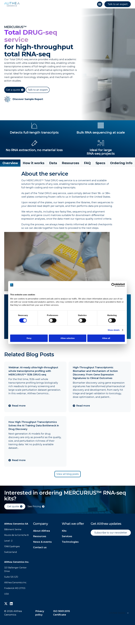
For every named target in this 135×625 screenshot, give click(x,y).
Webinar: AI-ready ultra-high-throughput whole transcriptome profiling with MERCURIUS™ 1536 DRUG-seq (33, 371)
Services (67, 536)
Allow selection (68, 338)
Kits (64, 530)
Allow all (106, 338)
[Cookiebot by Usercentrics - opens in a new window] (113, 285)
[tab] (10, 163)
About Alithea (41, 530)
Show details (114, 330)
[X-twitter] (6, 603)
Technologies (70, 541)
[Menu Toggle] (99, 4)
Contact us (40, 547)
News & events (42, 541)
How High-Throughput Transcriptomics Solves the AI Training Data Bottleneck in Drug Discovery (33, 426)
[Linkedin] (11, 603)
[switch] (52, 320)
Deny (29, 338)
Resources (39, 536)
